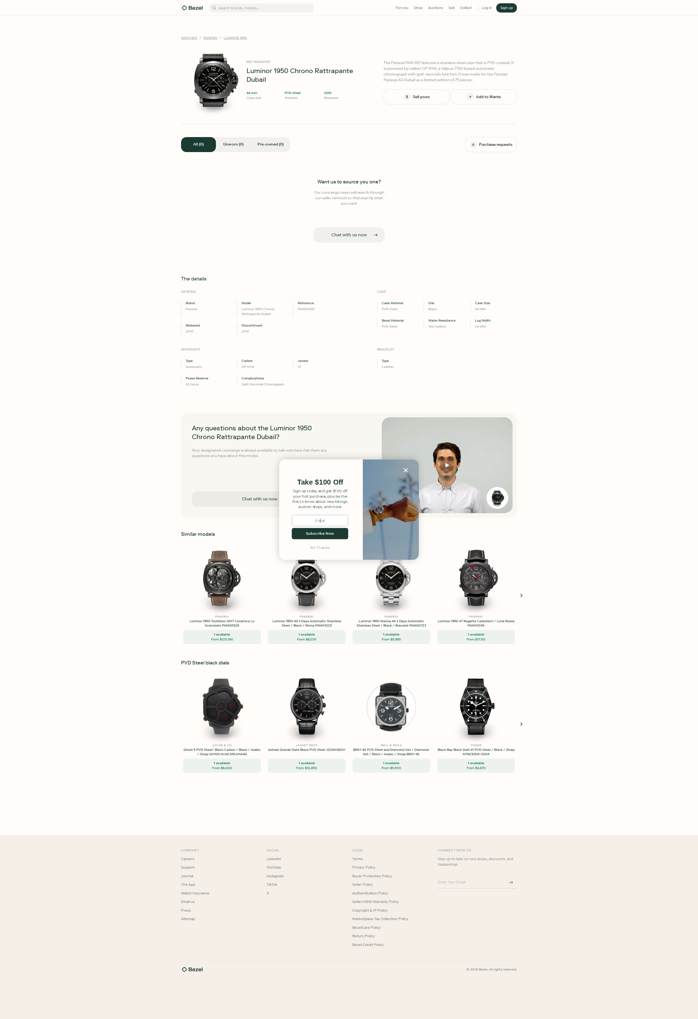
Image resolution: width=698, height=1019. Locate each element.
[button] (320, 482)
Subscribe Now (320, 533)
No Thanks (320, 547)
